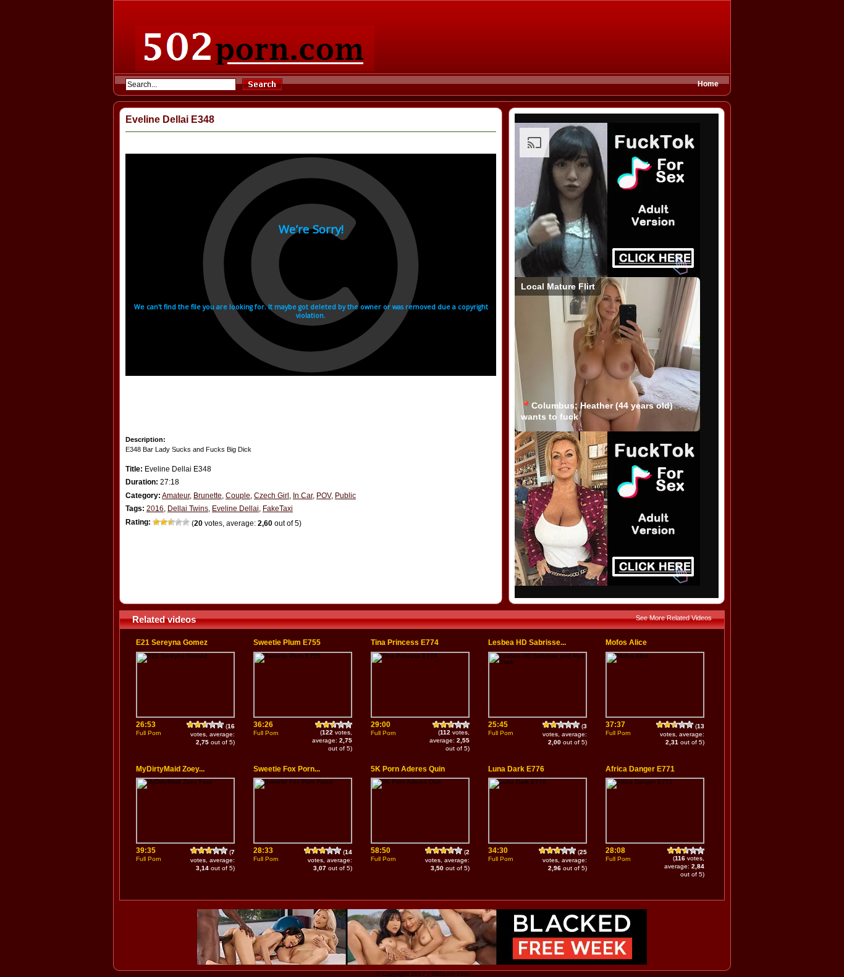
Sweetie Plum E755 (287, 642)
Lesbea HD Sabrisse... (527, 642)
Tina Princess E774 (405, 642)
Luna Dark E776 (516, 769)
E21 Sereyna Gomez (172, 642)
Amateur (176, 495)
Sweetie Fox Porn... (286, 769)
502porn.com (450, 973)
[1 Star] (156, 522)
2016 (155, 508)
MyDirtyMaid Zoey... (170, 769)
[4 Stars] (178, 522)
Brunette (207, 495)
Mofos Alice (626, 642)
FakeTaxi (278, 508)
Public (345, 495)
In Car (303, 495)
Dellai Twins (187, 508)
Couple (238, 495)
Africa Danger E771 (640, 769)
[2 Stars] (163, 522)
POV (323, 495)
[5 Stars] (186, 522)
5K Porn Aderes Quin (408, 769)
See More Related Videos (674, 618)
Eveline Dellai (235, 508)
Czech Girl (271, 495)
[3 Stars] (171, 522)
